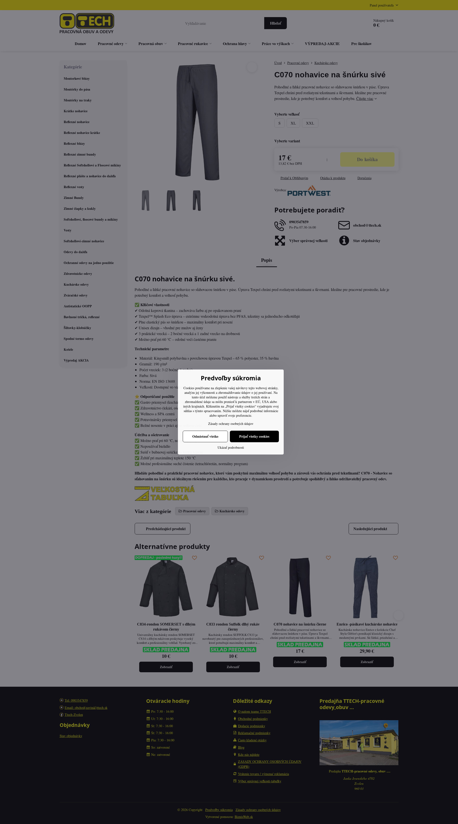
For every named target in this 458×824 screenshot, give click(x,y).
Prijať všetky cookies (254, 436)
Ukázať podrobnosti (231, 447)
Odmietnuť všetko (205, 436)
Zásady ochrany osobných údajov (230, 423)
